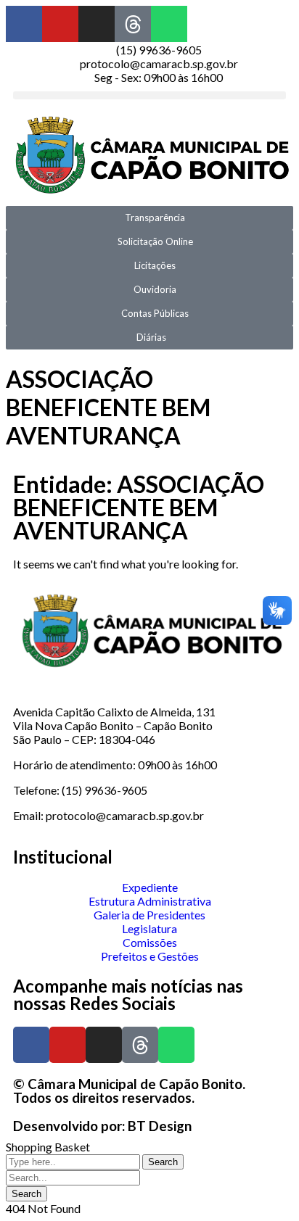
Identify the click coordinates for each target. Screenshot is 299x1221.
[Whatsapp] (169, 24)
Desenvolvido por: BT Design (102, 1126)
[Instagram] (96, 24)
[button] (149, 95)
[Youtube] (60, 24)
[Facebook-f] (24, 24)
